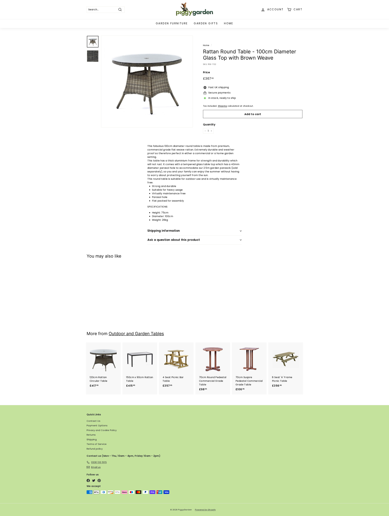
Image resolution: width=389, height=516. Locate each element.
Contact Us (93, 420)
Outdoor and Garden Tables (136, 333)
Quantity (209, 124)
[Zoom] (147, 81)
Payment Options (97, 425)
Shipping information (163, 231)
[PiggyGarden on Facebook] (88, 480)
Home (228, 23)
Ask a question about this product (173, 240)
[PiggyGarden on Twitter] (93, 480)
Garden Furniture (172, 23)
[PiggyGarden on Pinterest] (99, 480)
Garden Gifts (206, 23)
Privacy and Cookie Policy (102, 430)
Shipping (222, 106)
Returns (91, 434)
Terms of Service (97, 444)
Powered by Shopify (205, 509)
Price (206, 72)
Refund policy (95, 448)
